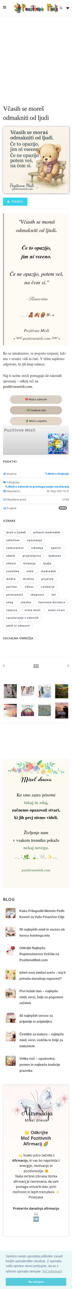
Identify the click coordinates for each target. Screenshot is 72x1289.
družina (28, 579)
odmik (10, 555)
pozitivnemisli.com (36, 870)
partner (12, 586)
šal (54, 594)
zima (30, 571)
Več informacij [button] (52, 1271)
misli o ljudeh (16, 532)
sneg (9, 602)
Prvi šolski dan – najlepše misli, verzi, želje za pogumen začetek (41, 997)
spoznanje (34, 540)
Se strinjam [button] (36, 1281)
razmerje (48, 586)
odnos (29, 586)
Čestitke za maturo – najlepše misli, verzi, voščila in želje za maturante (41, 1040)
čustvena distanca (51, 602)
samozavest (15, 548)
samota (11, 610)
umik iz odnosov (18, 625)
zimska (26, 602)
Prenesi (17, 201)
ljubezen (55, 555)
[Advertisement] (36, 58)
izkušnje (37, 548)
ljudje (47, 563)
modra (11, 579)
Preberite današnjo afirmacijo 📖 (36, 1214)
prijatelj (47, 579)
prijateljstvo (32, 555)
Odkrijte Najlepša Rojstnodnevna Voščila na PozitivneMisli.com (39, 954)
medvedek (48, 571)
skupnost (37, 594)
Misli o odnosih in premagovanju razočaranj (38, 486)
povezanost (14, 594)
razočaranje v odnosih (22, 618)
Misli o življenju (58, 473)
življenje (29, 563)
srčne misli (33, 610)
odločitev (13, 540)
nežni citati (56, 610)
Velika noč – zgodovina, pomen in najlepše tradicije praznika (39, 1064)
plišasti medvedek (46, 532)
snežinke (12, 571)
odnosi (11, 563)
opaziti (56, 548)
